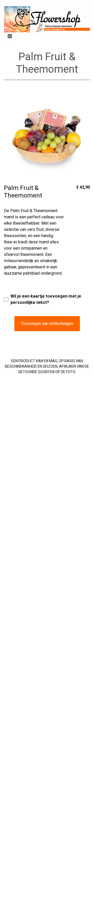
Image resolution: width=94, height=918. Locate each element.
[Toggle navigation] (9, 36)
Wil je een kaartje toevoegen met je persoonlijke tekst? (45, 299)
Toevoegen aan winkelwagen (47, 323)
